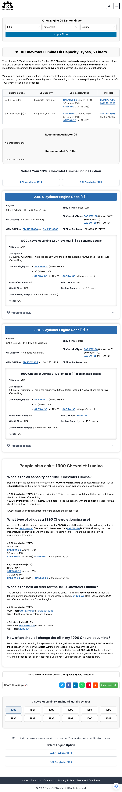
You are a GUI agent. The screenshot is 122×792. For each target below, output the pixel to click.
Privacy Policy (66, 780)
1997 (32, 718)
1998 (51, 718)
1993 (70, 709)
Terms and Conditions (88, 780)
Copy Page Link (108, 685)
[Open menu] (117, 6)
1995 (108, 709)
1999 (70, 718)
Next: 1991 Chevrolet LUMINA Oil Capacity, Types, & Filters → (61, 674)
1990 (13, 709)
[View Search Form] (109, 6)
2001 (108, 718)
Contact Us (49, 780)
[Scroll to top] (115, 773)
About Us (36, 780)
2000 (89, 718)
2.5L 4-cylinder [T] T (31, 182)
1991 (32, 709)
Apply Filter (61, 34)
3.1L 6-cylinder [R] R (91, 182)
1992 (51, 709)
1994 (89, 709)
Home (25, 780)
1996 (13, 718)
